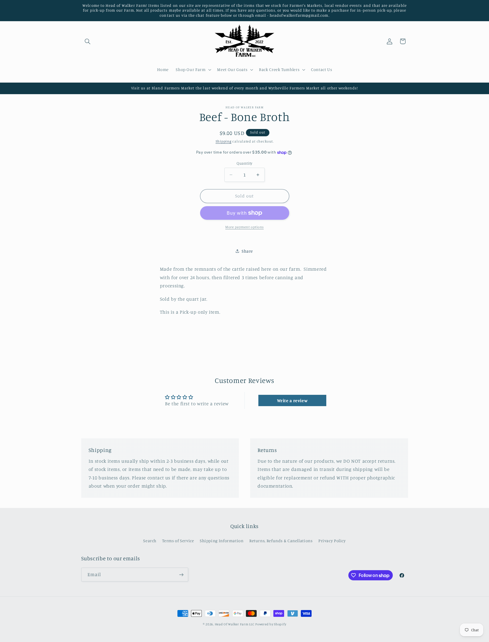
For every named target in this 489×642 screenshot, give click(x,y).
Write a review (292, 400)
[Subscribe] (181, 574)
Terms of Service (178, 540)
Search (149, 540)
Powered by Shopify (270, 624)
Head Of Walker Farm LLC (234, 624)
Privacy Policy (332, 540)
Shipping (223, 141)
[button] (87, 41)
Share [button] (247, 251)
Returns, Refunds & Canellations (281, 540)
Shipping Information (222, 540)
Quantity (244, 163)
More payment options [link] (244, 227)
